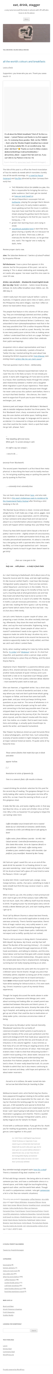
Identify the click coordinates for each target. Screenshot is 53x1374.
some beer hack (24, 162)
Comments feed (9, 1352)
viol (24, 1226)
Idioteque (25, 652)
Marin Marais (13, 1220)
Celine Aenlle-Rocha (16, 1208)
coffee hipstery (35, 1199)
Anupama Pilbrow (34, 1202)
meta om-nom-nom (10, 1271)
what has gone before (11, 1277)
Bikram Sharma (22, 1205)
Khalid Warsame (26, 1217)
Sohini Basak (26, 1223)
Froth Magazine (8, 1312)
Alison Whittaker (21, 1202)
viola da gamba (31, 1226)
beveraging (25, 1199)
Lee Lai (39, 1217)
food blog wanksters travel (14, 1291)
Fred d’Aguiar (39, 356)
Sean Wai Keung (15, 1223)
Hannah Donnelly (42, 1214)
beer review (12, 1205)
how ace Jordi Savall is (23, 196)
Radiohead (31, 1220)
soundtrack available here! (23, 229)
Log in (5, 1346)
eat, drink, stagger (26, 5)
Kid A (34, 1217)
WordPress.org (8, 1355)
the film (18, 178)
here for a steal (40, 1169)
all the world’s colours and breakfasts (24, 61)
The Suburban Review (40, 1223)
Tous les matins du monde (12, 1226)
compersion (45, 1190)
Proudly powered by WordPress (13, 1369)
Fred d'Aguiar (20, 1211)
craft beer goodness (11, 1285)
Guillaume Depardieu (28, 1214)
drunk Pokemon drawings (12, 1309)
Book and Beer (8, 1306)
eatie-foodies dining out (13, 1288)
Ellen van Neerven (30, 1208)
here (32, 495)
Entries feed (7, 1349)
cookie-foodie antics (11, 1282)
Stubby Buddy (8, 1315)
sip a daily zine (8, 1274)
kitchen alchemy (9, 1268)
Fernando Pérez (9, 1211)
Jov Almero (15, 1217)
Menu (26, 19)
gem (20, 1229)
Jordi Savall (7, 1217)
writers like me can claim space (28, 359)
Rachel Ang (22, 1220)
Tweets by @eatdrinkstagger (13, 1250)
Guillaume (16, 202)
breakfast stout (34, 1205)
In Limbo (12, 652)
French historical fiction (34, 1211)
